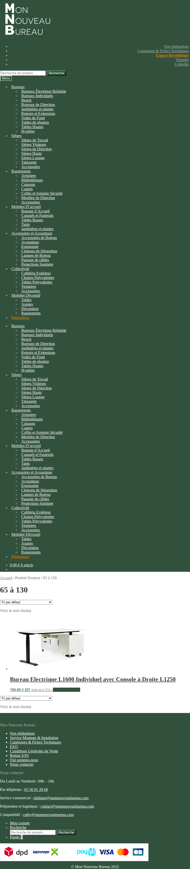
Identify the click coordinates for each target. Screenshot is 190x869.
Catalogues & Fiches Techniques (163, 51)
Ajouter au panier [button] (66, 690)
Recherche (56, 73)
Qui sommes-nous (24, 760)
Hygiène (28, 131)
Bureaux (18, 87)
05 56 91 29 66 (36, 789)
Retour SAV (19, 755)
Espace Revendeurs (172, 55)
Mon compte (20, 823)
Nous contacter (21, 764)
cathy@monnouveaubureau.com (48, 815)
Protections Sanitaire (37, 264)
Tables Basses (32, 220)
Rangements (31, 313)
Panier (16, 837)
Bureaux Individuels (37, 96)
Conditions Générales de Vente (34, 751)
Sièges (16, 136)
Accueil (6, 578)
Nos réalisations (176, 46)
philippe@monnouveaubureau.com (61, 798)
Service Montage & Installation (34, 738)
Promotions (20, 317)
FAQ (14, 747)
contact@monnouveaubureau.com (67, 806)
